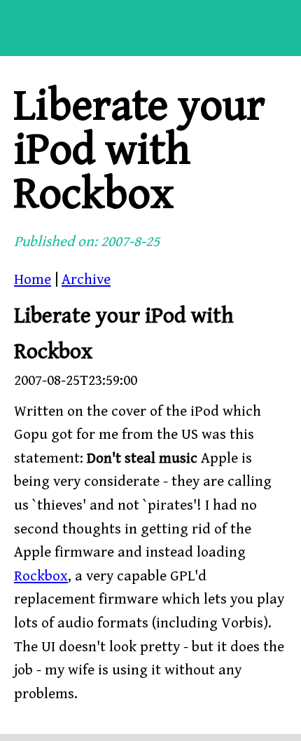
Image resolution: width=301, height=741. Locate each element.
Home (32, 279)
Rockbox (41, 576)
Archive (86, 279)
